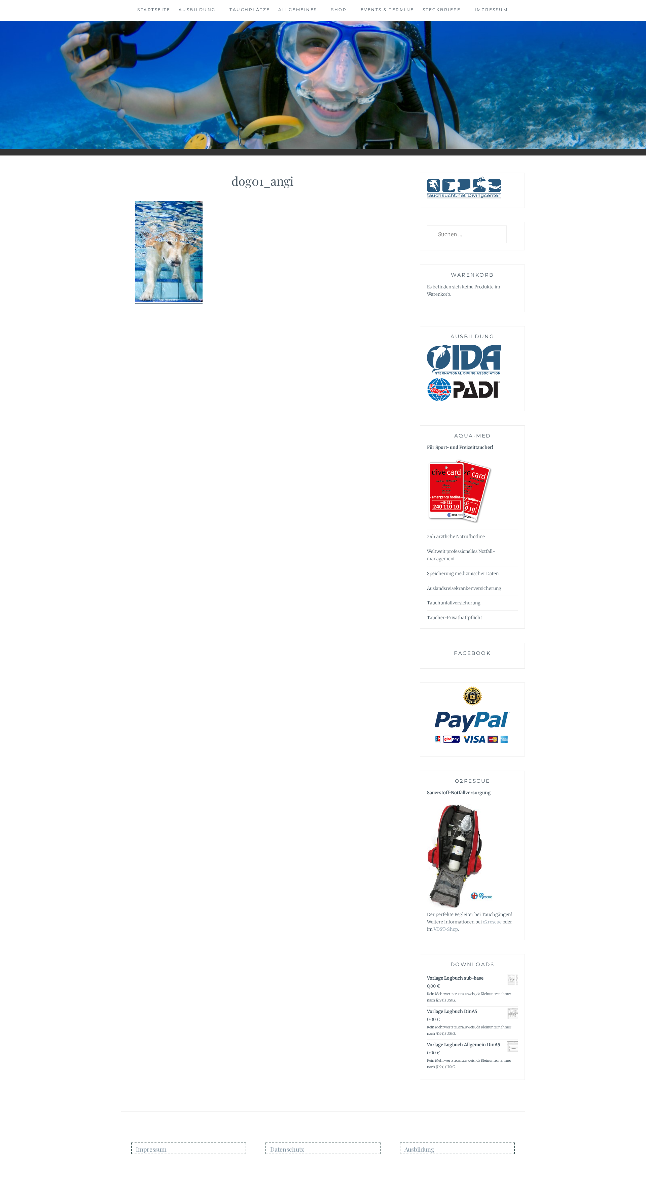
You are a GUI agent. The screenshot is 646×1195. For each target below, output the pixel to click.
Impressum (491, 9)
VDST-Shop (446, 929)
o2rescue (492, 922)
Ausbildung (197, 9)
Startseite (153, 9)
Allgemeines (297, 9)
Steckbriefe (442, 9)
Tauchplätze (249, 9)
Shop (339, 9)
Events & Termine (387, 9)
